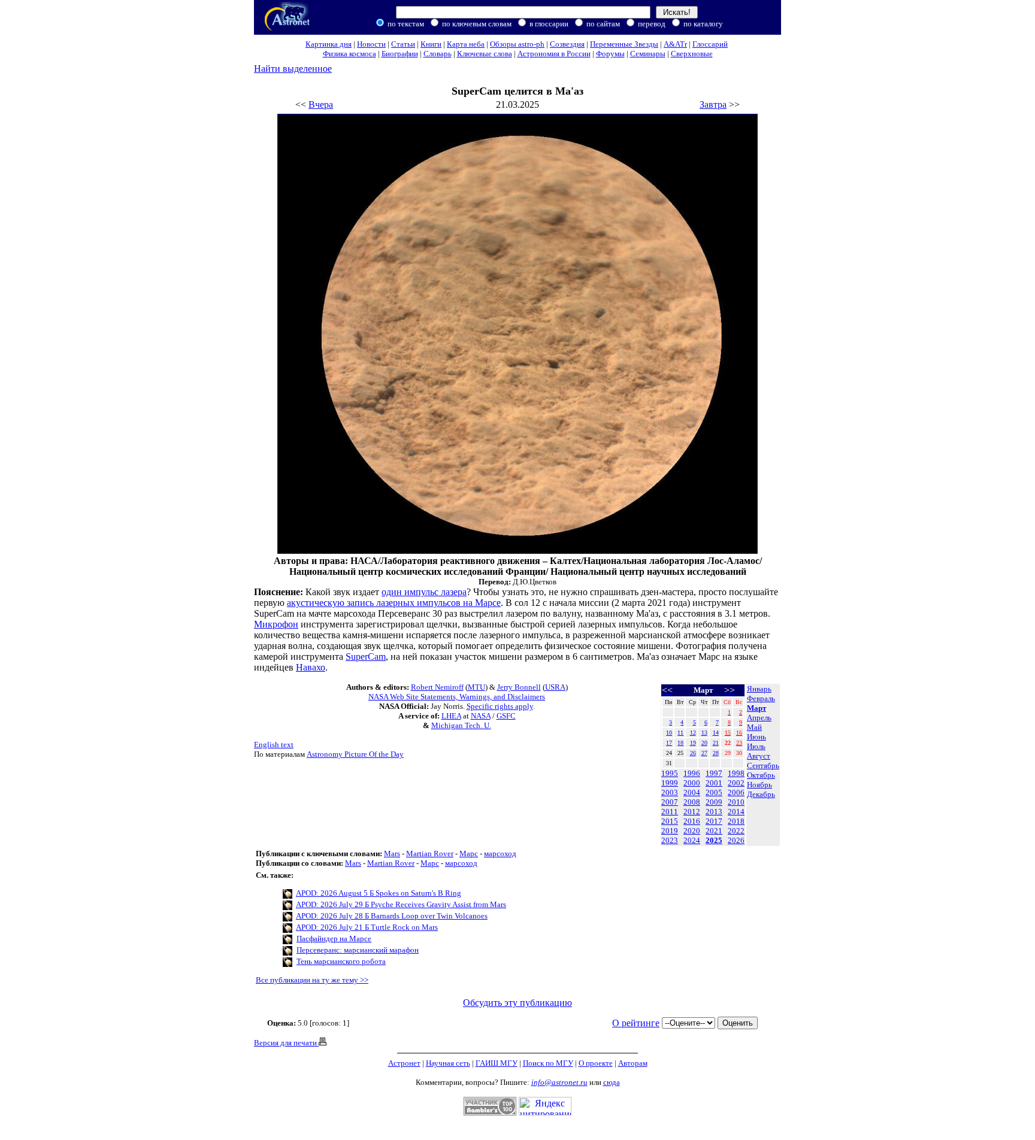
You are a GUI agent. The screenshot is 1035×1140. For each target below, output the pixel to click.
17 (669, 742)
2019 (669, 830)
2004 (691, 792)
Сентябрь (763, 765)
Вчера (320, 104)
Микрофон (276, 624)
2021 (714, 830)
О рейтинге (635, 1023)
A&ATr (675, 44)
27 (704, 753)
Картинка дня (328, 44)
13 (704, 732)
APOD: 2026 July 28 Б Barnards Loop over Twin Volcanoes (392, 915)
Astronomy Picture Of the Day (355, 754)
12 (693, 732)
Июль (756, 746)
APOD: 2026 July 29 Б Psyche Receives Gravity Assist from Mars (401, 904)
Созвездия (567, 44)
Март (756, 708)
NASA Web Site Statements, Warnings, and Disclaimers (456, 696)
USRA (555, 687)
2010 (736, 802)
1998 (736, 773)
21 (716, 742)
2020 (691, 830)
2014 (736, 811)
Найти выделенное (293, 68)
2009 (714, 802)
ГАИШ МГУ (497, 1063)
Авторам (632, 1063)
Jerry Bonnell (519, 687)
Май (754, 727)
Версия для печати (286, 1042)
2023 (669, 840)
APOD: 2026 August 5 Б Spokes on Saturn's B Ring (378, 893)
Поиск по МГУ (548, 1063)
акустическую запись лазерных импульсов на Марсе (394, 603)
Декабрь (761, 794)
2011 (669, 811)
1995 (669, 773)
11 (680, 732)
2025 (714, 840)
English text (273, 744)
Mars (392, 853)
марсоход (500, 853)
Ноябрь (759, 784)
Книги (430, 44)
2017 (714, 821)
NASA (481, 715)
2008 (691, 802)
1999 (669, 782)
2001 (714, 782)
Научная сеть (448, 1063)
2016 (691, 821)
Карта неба (466, 44)
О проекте (596, 1063)
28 (716, 753)
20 (704, 742)
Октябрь (761, 775)
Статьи (403, 44)
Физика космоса (349, 53)
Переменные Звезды (624, 44)
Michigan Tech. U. (461, 725)
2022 (736, 830)
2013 (714, 811)
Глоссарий (710, 44)
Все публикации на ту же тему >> (312, 979)
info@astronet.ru (559, 1082)
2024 (691, 840)
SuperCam (366, 656)
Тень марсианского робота (341, 961)
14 (716, 732)
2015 (669, 821)
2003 (669, 792)
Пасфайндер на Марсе (333, 938)
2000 (691, 782)
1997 (714, 773)
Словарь (437, 53)
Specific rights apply (500, 706)
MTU (476, 687)
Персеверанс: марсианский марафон (357, 949)
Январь (759, 688)
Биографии (400, 53)
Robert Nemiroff (437, 687)
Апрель (759, 717)
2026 (736, 840)
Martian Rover (429, 853)
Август (758, 755)
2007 (669, 802)
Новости (371, 44)
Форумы (610, 53)
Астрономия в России (554, 53)
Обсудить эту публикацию (517, 1003)
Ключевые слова (484, 53)
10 (669, 732)
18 (680, 742)
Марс (468, 853)
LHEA (451, 715)
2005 (714, 792)
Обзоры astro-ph (517, 44)
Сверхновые (692, 53)
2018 (736, 821)
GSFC (506, 715)
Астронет (404, 1063)
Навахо (310, 667)
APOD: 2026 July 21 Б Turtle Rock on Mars (367, 927)
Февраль (761, 698)
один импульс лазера (424, 592)
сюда (611, 1082)
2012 (691, 811)
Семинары (647, 53)
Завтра (713, 104)
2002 (736, 782)
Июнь (756, 736)
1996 (691, 773)
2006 (736, 792)
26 (693, 753)
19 (693, 742)
